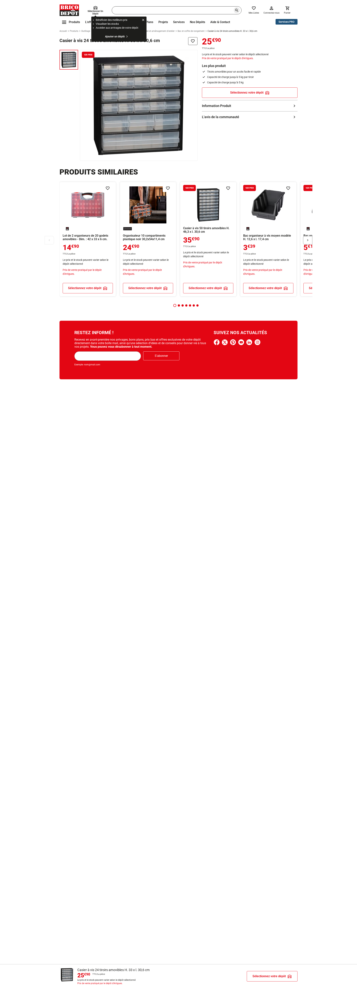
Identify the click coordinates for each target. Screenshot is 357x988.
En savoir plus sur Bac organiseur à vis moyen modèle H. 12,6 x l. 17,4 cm (268, 239)
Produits (74, 31)
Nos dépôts (197, 22)
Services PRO (287, 21)
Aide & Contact (220, 22)
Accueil (63, 31)
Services (179, 22)
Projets (163, 22)
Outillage (85, 31)
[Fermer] (143, 20)
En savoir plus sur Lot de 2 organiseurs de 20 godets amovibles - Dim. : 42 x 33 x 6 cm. (88, 239)
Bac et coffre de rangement (191, 31)
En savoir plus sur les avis (250, 116)
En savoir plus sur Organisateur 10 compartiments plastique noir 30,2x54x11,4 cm (148, 239)
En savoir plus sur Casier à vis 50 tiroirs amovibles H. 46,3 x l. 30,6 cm (208, 239)
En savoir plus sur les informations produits (250, 105)
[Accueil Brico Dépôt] (69, 10)
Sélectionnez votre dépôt (246, 92)
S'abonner (161, 356)
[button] (174, 305)
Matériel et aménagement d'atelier (158, 31)
